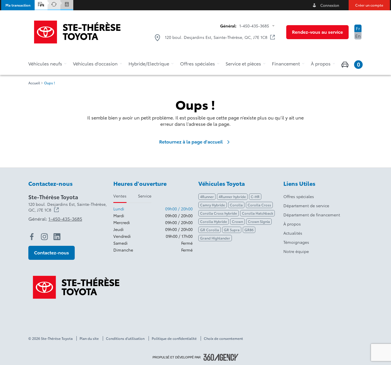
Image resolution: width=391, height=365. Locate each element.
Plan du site (89, 338)
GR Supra (232, 229)
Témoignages (296, 242)
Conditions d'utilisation (125, 338)
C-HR (255, 196)
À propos (292, 224)
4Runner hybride (232, 196)
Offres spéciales (298, 196)
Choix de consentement (223, 338)
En (358, 35)
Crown (237, 221)
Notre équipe (296, 251)
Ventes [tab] (120, 196)
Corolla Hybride (213, 221)
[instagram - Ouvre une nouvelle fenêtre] (44, 236)
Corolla (236, 204)
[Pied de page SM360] (221, 357)
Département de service (306, 205)
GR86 (249, 229)
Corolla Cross (259, 204)
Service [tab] (144, 196)
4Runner (207, 196)
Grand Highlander (215, 238)
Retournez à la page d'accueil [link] (191, 141)
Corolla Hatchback (257, 213)
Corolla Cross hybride (218, 213)
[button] (18, 5)
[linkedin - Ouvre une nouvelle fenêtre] (57, 236)
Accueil (34, 83)
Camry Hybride (212, 204)
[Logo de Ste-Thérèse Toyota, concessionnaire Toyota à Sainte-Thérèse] (77, 32)
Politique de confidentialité (174, 338)
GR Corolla (209, 229)
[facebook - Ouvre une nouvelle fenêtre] (31, 236)
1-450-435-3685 (254, 26)
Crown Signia (259, 221)
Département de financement (311, 215)
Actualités (292, 233)
